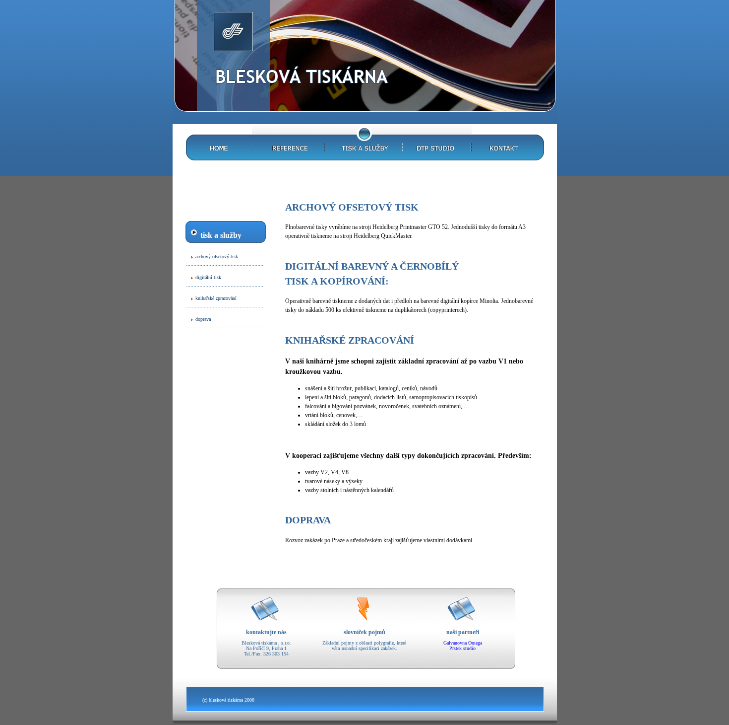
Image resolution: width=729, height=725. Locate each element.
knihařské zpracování (216, 298)
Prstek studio (462, 648)
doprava (203, 319)
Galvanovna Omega (462, 643)
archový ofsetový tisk (216, 256)
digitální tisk (208, 277)
